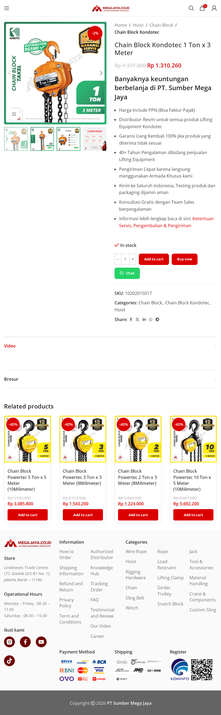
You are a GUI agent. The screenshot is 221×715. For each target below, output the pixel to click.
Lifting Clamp (170, 578)
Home (121, 25)
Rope (162, 551)
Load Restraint (166, 564)
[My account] (214, 8)
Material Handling (198, 581)
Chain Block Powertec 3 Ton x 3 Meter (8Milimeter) (82, 477)
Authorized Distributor (102, 554)
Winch (132, 608)
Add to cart (154, 259)
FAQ (95, 600)
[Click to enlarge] (14, 114)
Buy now (184, 259)
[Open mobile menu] (6, 8)
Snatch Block (170, 604)
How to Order (66, 554)
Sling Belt (135, 598)
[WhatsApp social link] (150, 319)
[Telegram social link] (157, 319)
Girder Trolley (164, 591)
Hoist (138, 25)
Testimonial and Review (102, 613)
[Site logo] (110, 8)
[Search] (191, 8)
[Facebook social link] (130, 319)
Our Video (101, 626)
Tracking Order (99, 587)
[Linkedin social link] (144, 319)
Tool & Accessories (201, 564)
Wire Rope (136, 551)
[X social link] (137, 319)
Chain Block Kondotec (137, 32)
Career (97, 636)
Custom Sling (202, 610)
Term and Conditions (70, 619)
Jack (193, 551)
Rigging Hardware (136, 575)
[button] (9, 73)
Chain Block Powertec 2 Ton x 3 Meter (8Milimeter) (137, 477)
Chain (131, 588)
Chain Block (161, 25)
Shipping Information (71, 571)
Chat (130, 273)
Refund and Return (71, 587)
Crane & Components (202, 597)
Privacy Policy (66, 603)
